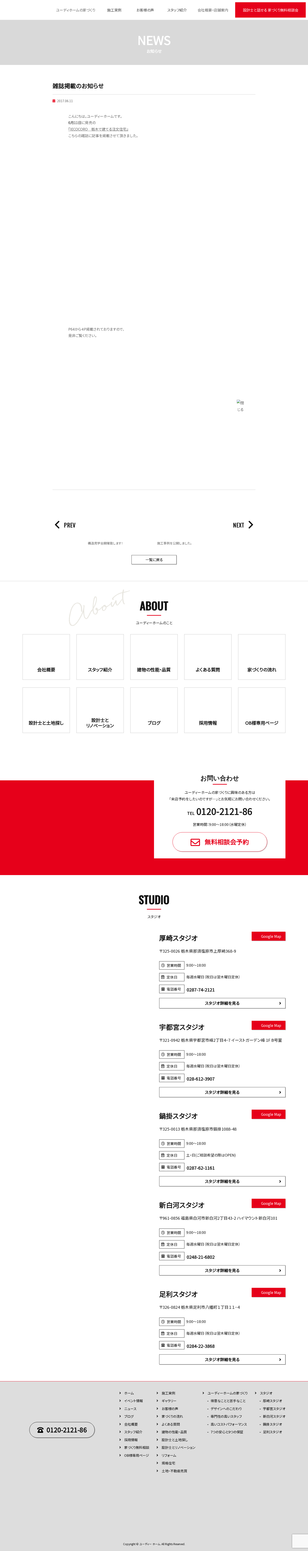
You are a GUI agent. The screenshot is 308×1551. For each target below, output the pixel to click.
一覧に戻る (154, 559)
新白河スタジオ (274, 1416)
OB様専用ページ (136, 1455)
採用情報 (131, 1439)
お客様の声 (145, 10)
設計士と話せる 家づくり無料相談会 (270, 10)
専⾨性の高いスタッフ (226, 1416)
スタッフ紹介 (177, 10)
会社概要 (131, 1424)
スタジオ (266, 1393)
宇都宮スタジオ (274, 1408)
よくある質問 (171, 1424)
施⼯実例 (168, 1393)
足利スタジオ (272, 1431)
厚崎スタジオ (272, 1400)
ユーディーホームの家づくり (227, 1393)
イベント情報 (133, 1400)
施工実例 (114, 10)
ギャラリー (169, 1400)
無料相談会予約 (227, 841)
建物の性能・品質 (174, 1431)
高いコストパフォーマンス (229, 1424)
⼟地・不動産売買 (174, 1470)
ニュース (130, 1408)
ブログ (129, 1416)
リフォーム (169, 1455)
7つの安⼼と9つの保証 (227, 1431)
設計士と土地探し (175, 1439)
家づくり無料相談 (136, 1447)
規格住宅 (168, 1463)
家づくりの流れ (172, 1416)
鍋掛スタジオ (272, 1424)
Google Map (271, 936)
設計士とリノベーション (178, 1447)
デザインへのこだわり (226, 1408)
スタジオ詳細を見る (222, 1003)
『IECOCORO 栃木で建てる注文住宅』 (98, 129)
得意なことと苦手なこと (228, 1400)
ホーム (129, 1393)
